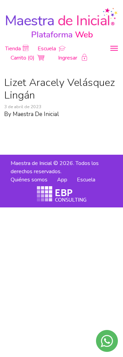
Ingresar (68, 58)
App (62, 179)
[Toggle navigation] (114, 48)
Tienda (13, 48)
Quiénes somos (29, 179)
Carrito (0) (23, 58)
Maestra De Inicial (36, 114)
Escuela (47, 48)
